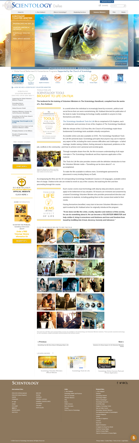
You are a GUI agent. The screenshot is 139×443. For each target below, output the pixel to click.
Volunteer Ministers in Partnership (21, 28)
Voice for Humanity (69, 395)
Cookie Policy (108, 440)
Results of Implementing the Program (19, 134)
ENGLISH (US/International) (19, 393)
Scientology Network (101, 395)
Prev (51, 68)
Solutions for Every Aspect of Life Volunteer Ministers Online (22, 126)
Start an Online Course (102, 408)
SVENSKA (38, 397)
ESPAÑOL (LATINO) (41, 399)
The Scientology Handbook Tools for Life (78, 121)
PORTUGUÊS (40, 407)
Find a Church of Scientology (72, 410)
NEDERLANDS (16, 410)
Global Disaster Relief (19, 108)
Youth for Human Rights (102, 431)
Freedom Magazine (120, 82)
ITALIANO (38, 405)
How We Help (18, 83)
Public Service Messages (21, 39)
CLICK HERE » (22, 195)
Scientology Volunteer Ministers (104, 410)
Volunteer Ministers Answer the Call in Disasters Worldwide (22, 112)
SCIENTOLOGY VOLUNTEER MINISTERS (38, 87)
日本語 (14, 404)
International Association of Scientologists (107, 412)
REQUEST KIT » (21, 241)
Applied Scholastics (44, 82)
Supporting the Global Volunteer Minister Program (22, 99)
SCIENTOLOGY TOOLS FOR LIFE (21, 34)
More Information (69, 406)
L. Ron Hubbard (40, 12)
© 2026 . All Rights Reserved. (28, 440)
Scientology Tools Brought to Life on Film (22, 121)
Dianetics (98, 393)
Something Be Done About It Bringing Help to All (22, 117)
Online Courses (69, 404)
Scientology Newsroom (102, 402)
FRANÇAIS (15, 399)
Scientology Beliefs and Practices (73, 393)
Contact (67, 408)
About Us (21, 12)
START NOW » (22, 166)
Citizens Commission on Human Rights (106, 433)
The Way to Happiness (31, 83)
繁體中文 (14, 408)
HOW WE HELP (20, 87)
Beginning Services (80, 12)
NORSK (38, 395)
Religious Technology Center (103, 406)
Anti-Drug (81, 82)
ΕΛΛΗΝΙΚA (39, 403)
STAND (98, 416)
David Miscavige (100, 404)
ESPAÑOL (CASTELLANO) (43, 401)
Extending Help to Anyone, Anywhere (18, 104)
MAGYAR (38, 393)
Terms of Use (117, 440)
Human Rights (93, 82)
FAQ (114, 12)
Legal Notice (125, 440)
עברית (14, 402)
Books (124, 12)
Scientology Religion (101, 397)
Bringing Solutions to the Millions (22, 131)
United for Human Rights (102, 429)
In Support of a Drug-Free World (104, 427)
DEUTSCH (15, 412)
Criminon (57, 82)
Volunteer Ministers (99, 12)
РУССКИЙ (15, 406)
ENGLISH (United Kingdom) (19, 395)
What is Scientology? (60, 12)
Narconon (69, 82)
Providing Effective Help (22, 24)
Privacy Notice (100, 440)
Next (87, 68)
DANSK (14, 397)
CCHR (105, 82)
